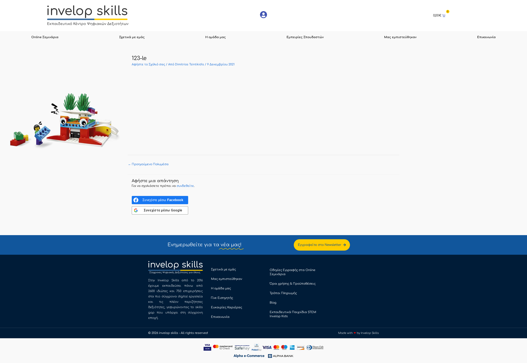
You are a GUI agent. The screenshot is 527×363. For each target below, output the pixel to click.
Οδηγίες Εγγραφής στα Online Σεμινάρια (292, 272)
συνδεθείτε (185, 185)
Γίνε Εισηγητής (222, 297)
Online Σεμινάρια (44, 37)
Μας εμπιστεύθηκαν (400, 37)
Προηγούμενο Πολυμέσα (148, 164)
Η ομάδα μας (215, 37)
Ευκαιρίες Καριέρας (226, 307)
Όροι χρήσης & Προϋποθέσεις (293, 283)
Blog (273, 302)
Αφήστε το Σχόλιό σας (148, 64)
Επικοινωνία (486, 37)
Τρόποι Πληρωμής (283, 293)
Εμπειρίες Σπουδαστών (305, 37)
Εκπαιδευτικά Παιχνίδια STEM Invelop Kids (293, 314)
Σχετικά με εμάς (132, 37)
